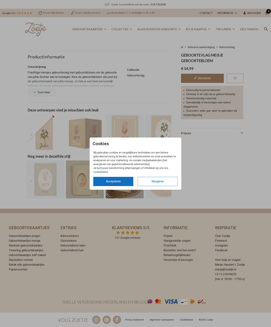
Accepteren (113, 181)
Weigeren (158, 181)
